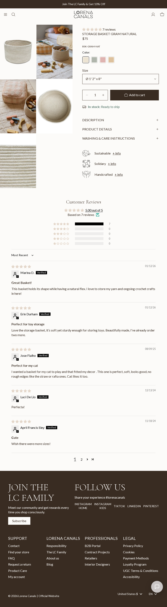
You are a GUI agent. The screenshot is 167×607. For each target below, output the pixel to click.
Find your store (18, 552)
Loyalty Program (134, 564)
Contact (14, 546)
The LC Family (56, 552)
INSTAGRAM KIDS (102, 506)
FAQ (11, 558)
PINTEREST (151, 506)
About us (52, 558)
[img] (21, 266)
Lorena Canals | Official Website (38, 596)
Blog (49, 564)
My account (16, 577)
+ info (117, 153)
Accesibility (131, 577)
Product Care (17, 570)
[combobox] (129, 594)
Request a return (19, 564)
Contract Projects (97, 552)
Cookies (129, 552)
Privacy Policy (133, 546)
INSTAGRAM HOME (83, 506)
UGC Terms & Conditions (140, 570)
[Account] (153, 14)
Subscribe (19, 521)
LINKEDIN (134, 506)
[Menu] (5, 14)
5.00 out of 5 (94, 210)
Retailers (91, 558)
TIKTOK (119, 506)
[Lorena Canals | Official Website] (83, 14)
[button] (92, 29)
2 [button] (81, 459)
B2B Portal (92, 546)
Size (85, 70)
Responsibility (56, 546)
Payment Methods (136, 558)
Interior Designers (97, 564)
